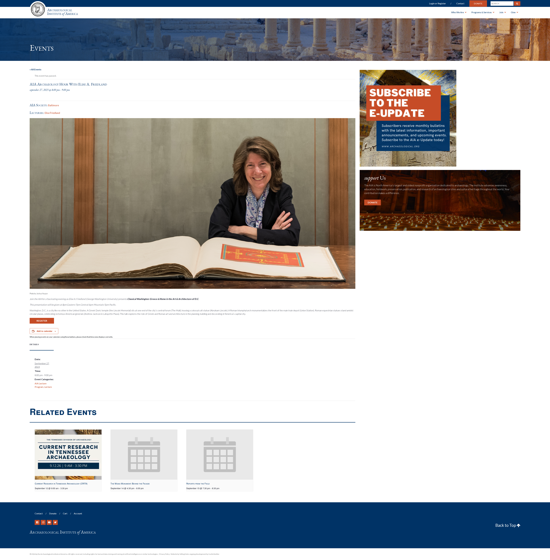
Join (501, 12)
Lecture (48, 386)
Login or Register (437, 3)
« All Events (35, 69)
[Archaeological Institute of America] (38, 8)
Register (42, 320)
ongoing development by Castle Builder (204, 554)
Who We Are (457, 12)
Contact (460, 3)
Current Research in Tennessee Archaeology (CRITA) (61, 483)
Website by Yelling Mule (180, 554)
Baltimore (53, 105)
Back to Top (506, 525)
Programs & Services (481, 12)
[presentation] (68, 455)
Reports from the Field (198, 483)
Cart (65, 513)
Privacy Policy (164, 554)
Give (513, 12)
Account (78, 513)
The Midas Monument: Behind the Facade (130, 483)
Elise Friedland (52, 112)
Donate (478, 3)
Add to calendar (44, 331)
